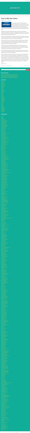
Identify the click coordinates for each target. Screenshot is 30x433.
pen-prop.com (3, 349)
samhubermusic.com (3, 428)
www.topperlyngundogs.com (5, 352)
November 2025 (3, 84)
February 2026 (2, 82)
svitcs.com (2, 326)
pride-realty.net (3, 408)
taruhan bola (27, 0)
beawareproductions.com (4, 273)
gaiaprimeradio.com (3, 286)
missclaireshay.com (3, 119)
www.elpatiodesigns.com (4, 391)
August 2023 (2, 102)
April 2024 (2, 95)
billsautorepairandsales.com (4, 399)
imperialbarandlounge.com (4, 182)
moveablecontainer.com (4, 162)
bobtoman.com (3, 150)
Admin (10, 20)
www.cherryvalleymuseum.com (5, 164)
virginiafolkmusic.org (3, 218)
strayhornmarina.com (3, 254)
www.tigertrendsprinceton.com (5, 350)
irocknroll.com (3, 185)
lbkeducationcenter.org (4, 222)
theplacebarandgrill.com (4, 317)
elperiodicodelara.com (4, 120)
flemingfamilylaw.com (4, 415)
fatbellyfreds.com (3, 390)
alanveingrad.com (3, 293)
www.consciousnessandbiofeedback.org (6, 382)
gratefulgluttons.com (4, 236)
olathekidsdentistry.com (4, 199)
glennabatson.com (3, 253)
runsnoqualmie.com (3, 362)
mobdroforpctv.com (3, 237)
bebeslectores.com (3, 167)
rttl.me (2, 423)
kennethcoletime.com (4, 280)
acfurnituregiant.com (4, 127)
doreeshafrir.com (3, 272)
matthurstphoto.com (4, 403)
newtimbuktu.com (3, 130)
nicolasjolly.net (3, 263)
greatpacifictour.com (4, 311)
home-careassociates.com (4, 227)
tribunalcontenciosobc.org (4, 250)
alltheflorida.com (3, 404)
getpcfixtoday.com (3, 145)
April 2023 (2, 105)
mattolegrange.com (3, 289)
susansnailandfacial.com (4, 348)
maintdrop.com (3, 149)
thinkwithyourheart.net (4, 184)
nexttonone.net (3, 346)
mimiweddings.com (3, 425)
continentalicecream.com (4, 256)
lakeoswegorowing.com (4, 417)
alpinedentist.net (3, 152)
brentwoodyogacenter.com (4, 371)
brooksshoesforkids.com (4, 331)
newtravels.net (3, 134)
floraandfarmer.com (3, 173)
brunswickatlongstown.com (4, 282)
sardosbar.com (3, 189)
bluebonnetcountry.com (4, 147)
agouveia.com (3, 418)
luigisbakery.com (3, 375)
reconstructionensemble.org (4, 306)
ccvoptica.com (3, 373)
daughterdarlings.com (4, 123)
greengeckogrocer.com (4, 209)
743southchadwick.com (4, 176)
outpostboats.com (3, 234)
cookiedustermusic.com (4, 306)
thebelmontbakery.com (4, 136)
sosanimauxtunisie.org (4, 151)
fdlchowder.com (3, 365)
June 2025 (2, 88)
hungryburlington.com (4, 281)
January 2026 (2, 83)
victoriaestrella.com (3, 312)
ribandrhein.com (3, 220)
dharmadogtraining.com (4, 422)
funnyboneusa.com (3, 305)
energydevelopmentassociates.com (5, 172)
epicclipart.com (3, 147)
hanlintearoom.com (3, 410)
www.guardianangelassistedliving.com (6, 395)
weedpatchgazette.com (4, 194)
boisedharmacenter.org (4, 230)
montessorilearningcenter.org (5, 400)
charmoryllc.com (3, 245)
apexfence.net (3, 429)
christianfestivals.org (3, 291)
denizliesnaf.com (3, 324)
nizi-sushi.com (3, 284)
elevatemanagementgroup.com (5, 413)
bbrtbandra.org (3, 146)
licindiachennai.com (3, 122)
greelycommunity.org (4, 266)
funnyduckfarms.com (3, 411)
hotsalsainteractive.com (4, 124)
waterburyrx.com (3, 318)
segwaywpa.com (3, 334)
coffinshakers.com (3, 276)
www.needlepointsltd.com (4, 366)
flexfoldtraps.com (3, 356)
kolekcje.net (2, 221)
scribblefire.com (3, 226)
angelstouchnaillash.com (4, 203)
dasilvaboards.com (3, 252)
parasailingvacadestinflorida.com (5, 407)
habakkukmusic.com (3, 345)
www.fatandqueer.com (4, 358)
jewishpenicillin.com (3, 216)
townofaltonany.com (4, 298)
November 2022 (3, 109)
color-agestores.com (4, 231)
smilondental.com (3, 205)
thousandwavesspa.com (4, 313)
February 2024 (2, 97)
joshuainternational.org (4, 348)
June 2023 (2, 103)
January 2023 (2, 107)
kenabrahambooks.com (4, 259)
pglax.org (2, 299)
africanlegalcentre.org (4, 264)
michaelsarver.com (3, 208)
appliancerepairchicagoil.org (4, 138)
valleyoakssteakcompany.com (5, 321)
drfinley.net (2, 414)
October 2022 (2, 110)
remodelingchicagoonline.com (5, 370)
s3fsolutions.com (3, 174)
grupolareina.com (3, 163)
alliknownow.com (3, 249)
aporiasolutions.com (3, 333)
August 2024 (2, 92)
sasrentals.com (3, 207)
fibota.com (2, 393)
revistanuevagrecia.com (4, 269)
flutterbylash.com (3, 409)
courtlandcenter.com (4, 314)
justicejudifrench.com (4, 278)
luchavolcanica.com (3, 308)
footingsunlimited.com (4, 362)
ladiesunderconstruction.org (4, 166)
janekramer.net (3, 283)
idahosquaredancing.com (4, 187)
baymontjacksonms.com (4, 297)
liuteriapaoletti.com (3, 301)
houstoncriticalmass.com (4, 246)
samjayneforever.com (4, 402)
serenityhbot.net (3, 347)
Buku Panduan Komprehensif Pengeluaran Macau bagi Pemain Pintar (9, 77)
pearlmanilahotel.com (4, 148)
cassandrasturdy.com (3, 238)
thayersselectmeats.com (4, 332)
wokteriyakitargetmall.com (4, 211)
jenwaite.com (3, 412)
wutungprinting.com (3, 295)
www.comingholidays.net (4, 243)
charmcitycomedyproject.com (5, 273)
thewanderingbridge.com (4, 278)
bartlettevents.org (3, 161)
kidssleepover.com (3, 133)
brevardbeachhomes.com (4, 175)
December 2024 (3, 90)
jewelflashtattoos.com (4, 144)
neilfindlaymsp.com (3, 315)
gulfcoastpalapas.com (4, 334)
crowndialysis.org (3, 213)
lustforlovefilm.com (3, 262)
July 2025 (2, 88)
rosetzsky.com (3, 268)
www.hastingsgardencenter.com (5, 384)
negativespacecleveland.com (5, 300)
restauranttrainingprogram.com (5, 214)
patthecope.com (3, 325)
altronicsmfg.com (3, 131)
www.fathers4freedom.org (4, 351)
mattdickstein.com (3, 343)
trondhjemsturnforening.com (5, 396)
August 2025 (2, 87)
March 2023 (2, 106)
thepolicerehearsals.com (4, 248)
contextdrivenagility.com (4, 274)
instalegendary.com (3, 140)
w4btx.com (2, 203)
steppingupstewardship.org (4, 372)
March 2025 (2, 89)
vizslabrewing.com (3, 192)
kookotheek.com (3, 154)
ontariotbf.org (3, 139)
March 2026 (2, 81)
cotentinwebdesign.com (4, 165)
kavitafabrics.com (3, 307)
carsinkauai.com (3, 405)
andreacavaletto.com (4, 228)
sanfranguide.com (3, 244)
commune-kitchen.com (4, 260)
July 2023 (2, 102)
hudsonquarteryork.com (4, 392)
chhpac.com (2, 421)
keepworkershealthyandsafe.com (5, 141)
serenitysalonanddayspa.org (4, 125)
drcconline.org (3, 316)
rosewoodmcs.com (3, 380)
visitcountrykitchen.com (4, 292)
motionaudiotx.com (3, 423)
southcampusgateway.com (4, 156)
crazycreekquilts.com (4, 257)
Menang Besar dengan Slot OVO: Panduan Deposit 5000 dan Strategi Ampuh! (10, 76)
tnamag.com (2, 330)
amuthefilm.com (3, 261)
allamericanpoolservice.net (4, 215)
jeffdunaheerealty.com (4, 353)
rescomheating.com (3, 424)
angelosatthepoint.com (4, 320)
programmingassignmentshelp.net (5, 133)
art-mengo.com (3, 285)
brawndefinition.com (3, 255)
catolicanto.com (3, 222)
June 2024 (2, 93)
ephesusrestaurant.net (4, 389)
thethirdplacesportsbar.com (4, 388)
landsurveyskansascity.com (4, 360)
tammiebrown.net (3, 287)
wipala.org (2, 231)
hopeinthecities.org (3, 236)
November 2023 (3, 99)
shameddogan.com (3, 337)
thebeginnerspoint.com (4, 242)
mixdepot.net (3, 379)
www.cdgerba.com (3, 394)
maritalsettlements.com (4, 296)
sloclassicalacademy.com (4, 251)
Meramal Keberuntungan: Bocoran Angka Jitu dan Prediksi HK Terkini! (9, 76)
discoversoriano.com (3, 241)
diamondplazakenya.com (4, 397)
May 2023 (2, 104)
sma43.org (2, 369)
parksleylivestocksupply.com (5, 229)
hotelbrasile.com (3, 160)
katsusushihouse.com (3, 265)
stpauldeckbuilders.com (4, 361)
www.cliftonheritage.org (4, 368)
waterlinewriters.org (3, 336)
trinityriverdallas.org (3, 223)
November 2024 (3, 91)
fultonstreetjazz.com (4, 161)
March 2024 (2, 96)
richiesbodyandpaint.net (4, 121)
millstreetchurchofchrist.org (4, 406)
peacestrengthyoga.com (4, 354)
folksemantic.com (3, 189)
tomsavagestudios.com (4, 217)
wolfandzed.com (3, 376)
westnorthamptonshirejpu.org (5, 159)
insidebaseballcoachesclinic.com (5, 404)
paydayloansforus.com (4, 135)
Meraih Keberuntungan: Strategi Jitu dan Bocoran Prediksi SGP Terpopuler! (9, 74)
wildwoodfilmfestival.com (4, 158)
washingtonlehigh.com (4, 374)
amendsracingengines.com (4, 357)
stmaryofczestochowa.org (4, 277)
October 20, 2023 (6, 20)
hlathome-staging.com (4, 210)
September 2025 (3, 86)
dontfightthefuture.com (4, 179)
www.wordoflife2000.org (4, 186)
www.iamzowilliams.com (4, 383)
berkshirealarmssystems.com (4, 191)
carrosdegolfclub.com (4, 171)
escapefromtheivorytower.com (5, 175)
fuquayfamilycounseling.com (4, 418)
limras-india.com (3, 119)
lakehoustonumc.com (4, 344)
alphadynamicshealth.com (4, 409)
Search (2, 68)
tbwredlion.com (3, 398)
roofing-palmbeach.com (4, 178)
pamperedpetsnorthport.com (5, 197)
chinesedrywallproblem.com (4, 302)
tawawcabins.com (3, 188)
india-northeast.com (3, 177)
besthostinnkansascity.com (4, 426)
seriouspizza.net (3, 327)
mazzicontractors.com (4, 387)
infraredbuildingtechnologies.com (5, 170)
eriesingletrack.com (3, 196)
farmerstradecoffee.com (4, 339)
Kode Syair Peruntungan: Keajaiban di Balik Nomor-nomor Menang (8, 75)
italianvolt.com (3, 190)
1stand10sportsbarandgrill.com (5, 202)
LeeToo (17, 432)
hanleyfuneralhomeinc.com (4, 200)
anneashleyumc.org (3, 359)
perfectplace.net (3, 224)
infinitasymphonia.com (4, 264)
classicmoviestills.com (4, 240)
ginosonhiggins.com (3, 294)
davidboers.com (3, 341)
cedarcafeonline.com (4, 126)
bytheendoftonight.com (4, 235)
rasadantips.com (3, 129)
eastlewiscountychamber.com (5, 250)
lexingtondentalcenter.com (4, 212)
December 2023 (3, 98)
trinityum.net (2, 386)
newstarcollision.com (4, 206)
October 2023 (2, 100)
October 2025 (2, 85)
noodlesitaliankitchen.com (4, 142)
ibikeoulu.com (3, 275)
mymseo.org (2, 420)
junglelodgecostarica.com (4, 290)
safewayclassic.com (3, 137)
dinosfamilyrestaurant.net (4, 169)
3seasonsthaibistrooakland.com (5, 225)
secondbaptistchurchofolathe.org (5, 419)
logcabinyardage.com (4, 340)
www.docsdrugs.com (3, 363)
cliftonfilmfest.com (3, 181)
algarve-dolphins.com (4, 292)
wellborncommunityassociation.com (5, 157)
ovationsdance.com (3, 219)
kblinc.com (2, 195)
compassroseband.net (4, 328)
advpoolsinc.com (3, 319)
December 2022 (3, 108)
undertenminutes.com (4, 128)
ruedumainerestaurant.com (4, 267)
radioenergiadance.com (4, 153)
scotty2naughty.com (3, 271)
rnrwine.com (2, 416)
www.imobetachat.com (4, 342)
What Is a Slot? (26, 65)
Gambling (5, 63)
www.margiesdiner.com (4, 364)
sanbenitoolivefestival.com (4, 239)
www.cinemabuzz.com (4, 378)
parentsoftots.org (3, 338)
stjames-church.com (3, 270)
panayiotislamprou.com (4, 155)
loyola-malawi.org (3, 232)
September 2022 (3, 111)
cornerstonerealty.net (4, 381)
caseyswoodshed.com (4, 322)
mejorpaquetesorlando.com (4, 201)
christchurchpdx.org (3, 259)
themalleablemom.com (4, 279)
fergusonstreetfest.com (4, 401)
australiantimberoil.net (4, 168)
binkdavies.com (3, 258)
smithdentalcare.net (3, 427)
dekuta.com (2, 377)
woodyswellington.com (4, 390)
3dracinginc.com (3, 245)
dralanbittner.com (3, 193)
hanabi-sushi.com (3, 376)
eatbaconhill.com (3, 132)
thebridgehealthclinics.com (4, 335)
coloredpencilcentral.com (4, 180)
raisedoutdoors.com (3, 183)
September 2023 (3, 101)
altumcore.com (3, 329)
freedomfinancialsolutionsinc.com (5, 355)
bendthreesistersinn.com (4, 303)
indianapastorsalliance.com (4, 320)
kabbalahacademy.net (4, 204)
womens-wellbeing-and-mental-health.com (6, 217)
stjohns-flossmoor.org (4, 304)
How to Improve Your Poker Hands (6, 65)
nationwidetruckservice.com (4, 310)
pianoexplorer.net (3, 385)
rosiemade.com (3, 198)
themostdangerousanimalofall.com (5, 247)
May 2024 (2, 94)
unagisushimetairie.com (4, 143)
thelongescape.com (3, 288)
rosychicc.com (3, 233)
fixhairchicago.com (3, 323)
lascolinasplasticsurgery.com (4, 367)
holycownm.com (3, 309)
